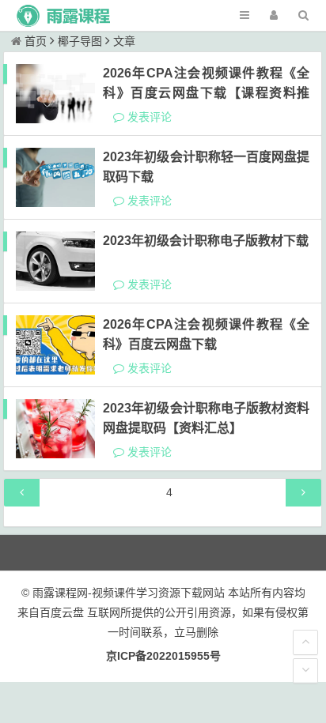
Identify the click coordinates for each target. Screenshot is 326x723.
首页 (36, 41)
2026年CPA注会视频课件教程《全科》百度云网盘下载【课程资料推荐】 (206, 92)
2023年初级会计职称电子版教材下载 (206, 240)
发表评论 (148, 117)
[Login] (273, 15)
